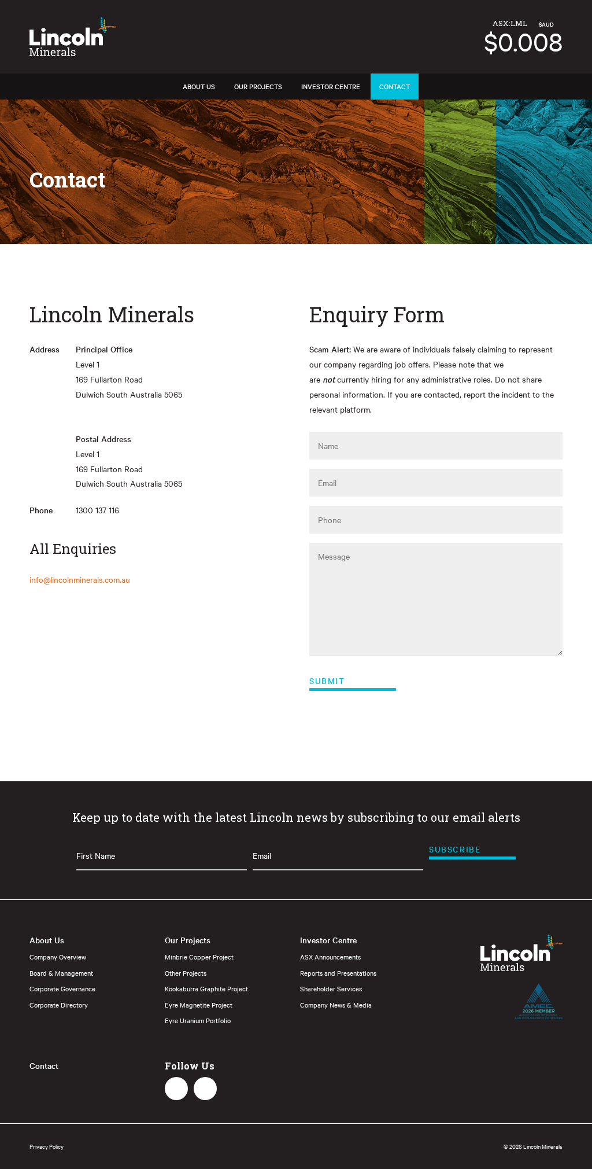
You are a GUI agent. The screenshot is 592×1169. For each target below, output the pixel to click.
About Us (199, 86)
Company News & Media (336, 1004)
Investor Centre (330, 86)
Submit (327, 680)
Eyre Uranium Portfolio (198, 1020)
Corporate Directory (58, 1004)
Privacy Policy (46, 1146)
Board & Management (61, 972)
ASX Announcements (330, 956)
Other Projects (185, 972)
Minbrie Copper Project (199, 956)
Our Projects (258, 86)
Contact (394, 86)
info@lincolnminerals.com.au (79, 579)
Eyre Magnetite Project (198, 1004)
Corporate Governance (62, 988)
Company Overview (57, 956)
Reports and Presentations (338, 972)
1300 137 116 (97, 510)
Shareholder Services (331, 988)
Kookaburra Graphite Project (206, 988)
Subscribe (454, 849)
